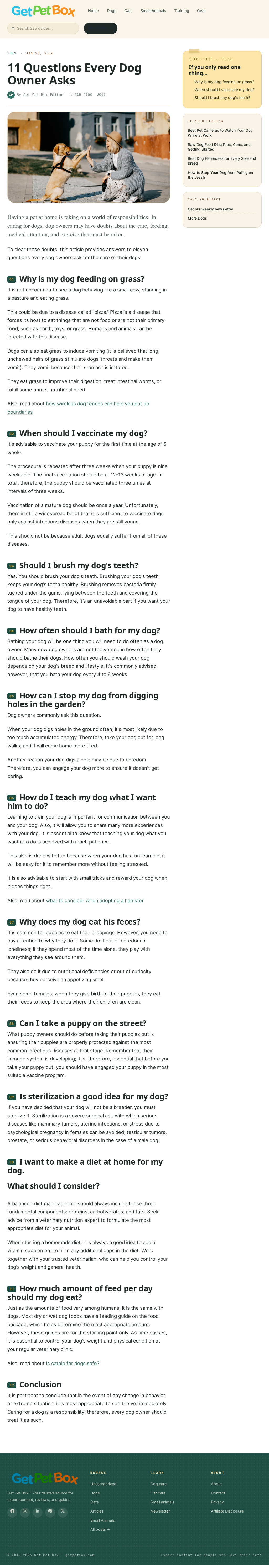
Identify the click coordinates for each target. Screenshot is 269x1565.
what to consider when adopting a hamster (95, 900)
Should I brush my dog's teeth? (222, 97)
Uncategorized (103, 1484)
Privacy (217, 1502)
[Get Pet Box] (42, 11)
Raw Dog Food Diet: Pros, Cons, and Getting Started (219, 146)
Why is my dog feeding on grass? (224, 81)
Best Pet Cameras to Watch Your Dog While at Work (220, 132)
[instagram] (25, 1513)
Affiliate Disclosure (227, 1511)
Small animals (162, 1502)
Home (93, 10)
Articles (97, 1511)
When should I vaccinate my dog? (225, 89)
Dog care (159, 1484)
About (216, 1484)
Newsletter (97, 28)
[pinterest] (50, 1513)
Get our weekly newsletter (210, 209)
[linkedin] (38, 1513)
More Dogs (197, 218)
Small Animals (153, 10)
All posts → (100, 1529)
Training (181, 10)
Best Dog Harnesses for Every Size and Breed (222, 160)
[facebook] (12, 1513)
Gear (201, 10)
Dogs (111, 10)
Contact (218, 1493)
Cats (128, 10)
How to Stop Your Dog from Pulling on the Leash (220, 174)
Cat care (158, 1493)
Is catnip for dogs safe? (72, 1363)
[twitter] (63, 1513)
